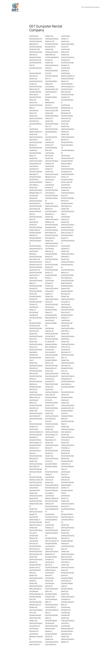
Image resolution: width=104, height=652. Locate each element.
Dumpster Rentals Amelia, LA (51, 276)
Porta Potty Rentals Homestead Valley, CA (51, 131)
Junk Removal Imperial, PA (49, 584)
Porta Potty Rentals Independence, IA (51, 366)
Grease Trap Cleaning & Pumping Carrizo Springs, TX (51, 431)
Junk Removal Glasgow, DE (33, 196)
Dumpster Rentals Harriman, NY (35, 388)
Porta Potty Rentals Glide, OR (35, 218)
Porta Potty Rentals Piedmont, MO (51, 356)
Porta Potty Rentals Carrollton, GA (35, 406)
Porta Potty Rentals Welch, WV (51, 590)
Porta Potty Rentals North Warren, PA (35, 257)
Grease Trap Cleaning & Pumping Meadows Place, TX (35, 190)
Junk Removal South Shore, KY (67, 547)
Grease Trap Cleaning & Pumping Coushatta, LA (67, 596)
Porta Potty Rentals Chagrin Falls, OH (35, 228)
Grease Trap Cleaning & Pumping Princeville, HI (67, 437)
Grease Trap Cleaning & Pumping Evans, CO (67, 192)
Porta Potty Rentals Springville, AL (51, 305)
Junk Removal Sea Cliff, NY (67, 491)
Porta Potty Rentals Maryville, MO (35, 372)
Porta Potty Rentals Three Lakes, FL (51, 191)
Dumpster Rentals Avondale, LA (51, 558)
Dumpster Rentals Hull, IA (35, 358)
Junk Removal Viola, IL (35, 69)
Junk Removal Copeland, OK (33, 313)
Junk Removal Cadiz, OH (35, 419)
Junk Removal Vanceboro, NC (66, 608)
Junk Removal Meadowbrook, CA (67, 106)
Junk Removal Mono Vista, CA (67, 467)
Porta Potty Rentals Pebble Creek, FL (51, 568)
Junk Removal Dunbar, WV (33, 223)
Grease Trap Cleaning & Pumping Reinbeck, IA (35, 559)
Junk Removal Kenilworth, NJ (33, 629)
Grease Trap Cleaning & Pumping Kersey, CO (67, 567)
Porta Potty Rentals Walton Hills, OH (35, 87)
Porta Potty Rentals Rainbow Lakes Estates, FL (51, 628)
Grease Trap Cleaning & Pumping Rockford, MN (35, 495)
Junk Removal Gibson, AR (33, 111)
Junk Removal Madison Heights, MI (51, 497)
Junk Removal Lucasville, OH (49, 380)
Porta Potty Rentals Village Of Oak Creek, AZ (36, 503)
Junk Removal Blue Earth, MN (51, 148)
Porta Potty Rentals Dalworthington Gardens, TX (67, 485)
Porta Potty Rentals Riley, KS (67, 422)
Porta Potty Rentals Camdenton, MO (35, 48)
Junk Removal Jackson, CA (65, 218)
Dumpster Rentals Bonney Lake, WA (67, 180)
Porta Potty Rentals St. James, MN (51, 340)
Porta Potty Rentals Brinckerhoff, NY (51, 45)
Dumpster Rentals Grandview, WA (51, 595)
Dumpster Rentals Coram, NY (67, 412)
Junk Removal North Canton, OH (67, 175)
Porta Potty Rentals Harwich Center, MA (51, 109)
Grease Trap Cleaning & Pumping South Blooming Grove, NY (51, 417)
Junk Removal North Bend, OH (67, 603)
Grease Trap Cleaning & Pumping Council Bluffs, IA (51, 641)
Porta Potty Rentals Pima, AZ (51, 260)
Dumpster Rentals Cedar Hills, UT (67, 462)
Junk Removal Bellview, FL (33, 252)
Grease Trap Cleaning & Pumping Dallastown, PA (51, 551)
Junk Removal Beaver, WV (33, 401)
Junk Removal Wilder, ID (68, 388)
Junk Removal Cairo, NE (35, 319)
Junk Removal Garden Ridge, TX (34, 518)
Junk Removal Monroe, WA (49, 579)
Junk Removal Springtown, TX (66, 350)
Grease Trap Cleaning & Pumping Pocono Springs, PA (51, 373)
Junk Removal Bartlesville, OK (66, 111)
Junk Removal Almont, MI (65, 473)
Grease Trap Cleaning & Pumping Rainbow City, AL (51, 174)
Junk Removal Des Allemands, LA (51, 212)
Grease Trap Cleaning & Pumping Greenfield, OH (35, 118)
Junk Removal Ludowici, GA (49, 329)
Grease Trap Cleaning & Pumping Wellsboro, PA (51, 219)
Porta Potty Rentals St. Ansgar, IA (51, 491)
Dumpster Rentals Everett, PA (51, 635)
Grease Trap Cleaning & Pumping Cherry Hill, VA (67, 344)
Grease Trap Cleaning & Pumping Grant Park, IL (67, 328)
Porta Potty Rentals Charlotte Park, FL (35, 202)
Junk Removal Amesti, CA (65, 497)
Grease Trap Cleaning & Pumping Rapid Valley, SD (51, 51)
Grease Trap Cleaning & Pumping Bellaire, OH (51, 206)
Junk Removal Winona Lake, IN (50, 350)
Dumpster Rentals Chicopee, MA (51, 621)
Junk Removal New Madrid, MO (51, 82)
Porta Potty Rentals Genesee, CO (67, 95)
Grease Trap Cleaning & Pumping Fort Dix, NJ (51, 458)
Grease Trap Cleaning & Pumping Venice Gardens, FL (51, 243)
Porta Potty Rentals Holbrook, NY (35, 53)
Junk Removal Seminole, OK (65, 451)
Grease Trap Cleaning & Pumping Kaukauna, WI (51, 160)
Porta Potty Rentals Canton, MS (67, 393)
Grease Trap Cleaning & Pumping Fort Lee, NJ (35, 530)
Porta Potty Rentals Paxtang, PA (51, 265)
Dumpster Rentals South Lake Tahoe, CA (67, 144)
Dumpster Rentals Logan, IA (67, 584)
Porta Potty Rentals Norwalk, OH (51, 451)
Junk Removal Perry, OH (67, 520)
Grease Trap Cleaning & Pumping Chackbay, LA (67, 445)
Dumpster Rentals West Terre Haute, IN (51, 539)
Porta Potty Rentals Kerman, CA (35, 143)
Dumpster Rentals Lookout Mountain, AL (35, 240)
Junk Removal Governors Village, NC (51, 322)
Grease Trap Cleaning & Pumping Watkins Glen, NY (35, 394)
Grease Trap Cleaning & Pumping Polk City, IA (35, 336)
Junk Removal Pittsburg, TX (49, 526)
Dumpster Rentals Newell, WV (67, 590)
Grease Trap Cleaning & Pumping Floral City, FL (67, 503)
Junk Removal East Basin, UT (51, 600)
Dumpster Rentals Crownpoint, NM (35, 324)
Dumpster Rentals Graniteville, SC (67, 579)
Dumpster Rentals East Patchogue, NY (67, 515)
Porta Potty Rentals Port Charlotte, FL (67, 276)
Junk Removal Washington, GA (66, 305)
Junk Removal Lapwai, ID (33, 308)
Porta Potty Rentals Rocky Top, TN (67, 311)
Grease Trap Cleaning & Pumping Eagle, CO (35, 280)
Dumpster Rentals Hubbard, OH (35, 233)
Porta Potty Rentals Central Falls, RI (51, 334)
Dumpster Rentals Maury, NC (67, 417)
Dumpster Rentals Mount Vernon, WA (35, 58)
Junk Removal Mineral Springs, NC (35, 37)
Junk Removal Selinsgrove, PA (66, 186)
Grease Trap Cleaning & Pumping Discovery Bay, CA (67, 224)
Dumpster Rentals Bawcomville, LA (35, 547)
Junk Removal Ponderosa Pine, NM (51, 87)
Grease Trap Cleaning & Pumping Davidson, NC (67, 527)
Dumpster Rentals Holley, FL (35, 212)
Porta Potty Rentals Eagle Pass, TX (35, 42)
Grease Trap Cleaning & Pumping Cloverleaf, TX (67, 299)
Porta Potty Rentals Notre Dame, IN (51, 236)
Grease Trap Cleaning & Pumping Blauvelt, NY (67, 136)
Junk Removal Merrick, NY (49, 563)
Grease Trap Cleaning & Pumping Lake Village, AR (35, 463)
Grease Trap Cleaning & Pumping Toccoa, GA (67, 43)
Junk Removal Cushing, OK (49, 478)
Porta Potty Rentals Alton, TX (67, 356)
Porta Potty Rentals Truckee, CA (35, 303)
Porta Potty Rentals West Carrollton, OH (35, 552)
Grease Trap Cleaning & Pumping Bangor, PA (51, 445)
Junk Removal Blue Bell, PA (51, 520)
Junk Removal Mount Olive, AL (52, 611)
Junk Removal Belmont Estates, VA (67, 74)
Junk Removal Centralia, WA (65, 613)
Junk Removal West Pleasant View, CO (35, 603)
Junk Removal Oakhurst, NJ (49, 249)
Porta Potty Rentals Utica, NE (51, 71)
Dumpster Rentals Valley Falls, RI (35, 93)
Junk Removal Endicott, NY (65, 50)
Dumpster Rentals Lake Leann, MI (67, 117)
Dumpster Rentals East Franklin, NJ (67, 204)
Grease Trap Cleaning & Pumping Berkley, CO (67, 639)
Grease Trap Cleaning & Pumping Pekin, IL (67, 211)
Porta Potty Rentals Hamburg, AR (51, 502)
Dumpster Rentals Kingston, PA (35, 297)
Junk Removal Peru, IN (35, 125)
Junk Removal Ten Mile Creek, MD (67, 90)
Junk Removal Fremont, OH (49, 143)
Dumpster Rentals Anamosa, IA (67, 398)
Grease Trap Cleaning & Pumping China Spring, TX (35, 623)
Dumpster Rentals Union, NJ (67, 369)
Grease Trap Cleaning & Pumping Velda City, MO (51, 38)
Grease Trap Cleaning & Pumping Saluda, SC (35, 578)
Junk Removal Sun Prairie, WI (35, 571)
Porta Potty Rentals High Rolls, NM (35, 329)
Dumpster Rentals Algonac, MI (67, 542)
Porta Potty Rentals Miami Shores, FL (35, 643)
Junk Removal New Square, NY (67, 236)
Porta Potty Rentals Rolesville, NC (35, 457)
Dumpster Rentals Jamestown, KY (35, 446)
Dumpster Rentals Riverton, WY (51, 361)
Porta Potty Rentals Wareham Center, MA (36, 478)
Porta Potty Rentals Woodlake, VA (35, 435)
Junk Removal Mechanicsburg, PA (67, 627)
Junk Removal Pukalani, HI (49, 167)
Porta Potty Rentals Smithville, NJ (67, 560)
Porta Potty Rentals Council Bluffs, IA (51, 605)
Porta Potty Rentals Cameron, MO (51, 404)
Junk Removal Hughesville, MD (34, 489)
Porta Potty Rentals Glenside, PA (35, 287)
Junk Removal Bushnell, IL (49, 574)
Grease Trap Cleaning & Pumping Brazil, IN (35, 105)
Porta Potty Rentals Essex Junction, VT (67, 231)
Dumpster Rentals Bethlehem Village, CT (51, 466)
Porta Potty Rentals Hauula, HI (51, 473)
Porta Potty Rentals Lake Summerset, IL (35, 523)
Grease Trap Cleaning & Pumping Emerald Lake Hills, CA (67, 263)
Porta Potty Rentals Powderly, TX (67, 63)
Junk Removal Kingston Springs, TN (36, 592)
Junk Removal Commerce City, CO (51, 515)
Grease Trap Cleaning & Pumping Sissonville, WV (51, 392)
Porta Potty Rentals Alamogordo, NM (51, 226)
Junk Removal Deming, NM (49, 154)
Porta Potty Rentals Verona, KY (67, 574)
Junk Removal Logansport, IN (34, 167)
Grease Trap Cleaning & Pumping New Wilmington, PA (51, 485)
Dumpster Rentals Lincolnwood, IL (51, 544)
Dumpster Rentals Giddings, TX (67, 316)
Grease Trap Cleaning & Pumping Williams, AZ (67, 128)
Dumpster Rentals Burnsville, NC (67, 292)
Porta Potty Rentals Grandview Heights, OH (51, 532)
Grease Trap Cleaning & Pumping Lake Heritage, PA (35, 413)
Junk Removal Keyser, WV (68, 510)
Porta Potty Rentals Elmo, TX (51, 77)
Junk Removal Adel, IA (67, 101)
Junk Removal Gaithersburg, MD (67, 321)
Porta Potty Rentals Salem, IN (51, 616)
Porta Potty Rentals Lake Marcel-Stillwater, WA (35, 352)
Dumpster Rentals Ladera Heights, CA (35, 441)
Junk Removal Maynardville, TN (50, 438)
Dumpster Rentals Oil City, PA (51, 398)
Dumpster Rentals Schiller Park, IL (35, 178)
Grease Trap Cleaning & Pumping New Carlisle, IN (67, 429)
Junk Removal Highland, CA (65, 247)
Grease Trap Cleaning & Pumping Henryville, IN (35, 136)
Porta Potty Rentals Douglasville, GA (67, 170)
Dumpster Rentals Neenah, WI (51, 255)
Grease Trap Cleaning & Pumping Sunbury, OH (35, 344)
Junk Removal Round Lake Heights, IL (67, 382)
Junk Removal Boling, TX (68, 241)
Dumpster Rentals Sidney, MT (35, 98)
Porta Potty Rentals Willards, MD (67, 457)
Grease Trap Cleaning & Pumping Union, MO (35, 609)
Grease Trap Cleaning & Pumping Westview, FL (67, 253)
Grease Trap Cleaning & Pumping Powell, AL (51, 65)
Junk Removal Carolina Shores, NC (67, 156)
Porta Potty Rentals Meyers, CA (67, 79)
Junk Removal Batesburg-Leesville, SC (36, 636)
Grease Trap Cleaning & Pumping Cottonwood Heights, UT (51, 290)
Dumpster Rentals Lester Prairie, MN (35, 616)
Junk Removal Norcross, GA (33, 542)
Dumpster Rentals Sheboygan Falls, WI (35, 247)
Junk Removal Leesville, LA (65, 69)
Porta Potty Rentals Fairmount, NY (51, 409)
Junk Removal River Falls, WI (35, 63)
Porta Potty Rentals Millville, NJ (35, 377)
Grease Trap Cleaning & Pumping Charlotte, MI (35, 365)
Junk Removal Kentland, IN (49, 186)
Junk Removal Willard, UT (49, 180)
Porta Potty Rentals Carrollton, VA (51, 425)
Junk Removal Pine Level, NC (51, 138)
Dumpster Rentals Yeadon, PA (51, 311)
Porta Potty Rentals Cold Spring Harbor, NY (51, 198)
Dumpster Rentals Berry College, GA (51, 345)
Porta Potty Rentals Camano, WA (51, 385)
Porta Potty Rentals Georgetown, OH (35, 268)
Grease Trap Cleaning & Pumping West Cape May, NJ (35, 586)
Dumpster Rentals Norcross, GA (35, 74)
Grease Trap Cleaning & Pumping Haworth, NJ (51, 115)
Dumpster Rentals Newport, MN (67, 287)
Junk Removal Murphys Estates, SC (36, 430)
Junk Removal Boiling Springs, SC (52, 58)
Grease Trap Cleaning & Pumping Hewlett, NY (35, 511)
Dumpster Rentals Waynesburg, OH (67, 632)
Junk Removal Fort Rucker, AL (35, 451)
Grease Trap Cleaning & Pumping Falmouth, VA (67, 535)
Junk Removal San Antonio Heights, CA (67, 85)
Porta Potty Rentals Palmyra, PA (67, 199)
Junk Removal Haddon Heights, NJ (35, 130)
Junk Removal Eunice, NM (65, 122)
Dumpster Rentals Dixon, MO (35, 598)
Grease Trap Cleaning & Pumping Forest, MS (51, 299)
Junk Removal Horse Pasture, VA (67, 271)
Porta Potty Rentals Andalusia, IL (35, 148)
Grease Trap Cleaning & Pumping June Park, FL (67, 620)
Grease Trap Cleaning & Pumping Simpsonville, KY (67, 376)
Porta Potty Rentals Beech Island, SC (67, 281)
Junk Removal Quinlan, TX (65, 37)
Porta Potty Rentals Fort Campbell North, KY (52, 508)
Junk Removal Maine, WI (67, 151)
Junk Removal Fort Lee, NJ (51, 93)
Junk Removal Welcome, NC (65, 478)
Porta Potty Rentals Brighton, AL (35, 382)
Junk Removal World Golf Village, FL (35, 183)
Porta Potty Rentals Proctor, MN (35, 292)
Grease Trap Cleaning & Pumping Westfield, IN (67, 336)
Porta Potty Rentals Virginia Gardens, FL (35, 483)
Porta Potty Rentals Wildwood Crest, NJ (35, 263)
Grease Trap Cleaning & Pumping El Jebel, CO (35, 81)
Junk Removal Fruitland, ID (49, 281)
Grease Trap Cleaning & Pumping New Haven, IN (67, 362)
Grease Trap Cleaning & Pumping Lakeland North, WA (67, 405)
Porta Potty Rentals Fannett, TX (51, 271)
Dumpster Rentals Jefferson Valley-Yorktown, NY (67, 163)
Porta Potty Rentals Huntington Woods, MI (35, 471)
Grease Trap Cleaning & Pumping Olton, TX (51, 123)
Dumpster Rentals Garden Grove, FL (35, 566)
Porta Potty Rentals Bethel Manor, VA (51, 231)
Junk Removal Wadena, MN (33, 536)
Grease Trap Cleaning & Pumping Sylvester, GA (67, 57)
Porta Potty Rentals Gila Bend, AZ (35, 425)
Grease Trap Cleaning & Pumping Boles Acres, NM (67, 554)
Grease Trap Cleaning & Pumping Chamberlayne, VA (35, 160)
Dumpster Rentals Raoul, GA (35, 154)
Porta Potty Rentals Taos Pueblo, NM (35, 207)
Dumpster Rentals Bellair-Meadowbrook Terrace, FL (51, 101)
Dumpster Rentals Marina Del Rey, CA (51, 316)
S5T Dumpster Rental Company (90, 7)
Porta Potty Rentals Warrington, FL (35, 172)
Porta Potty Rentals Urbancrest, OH (35, 273)
